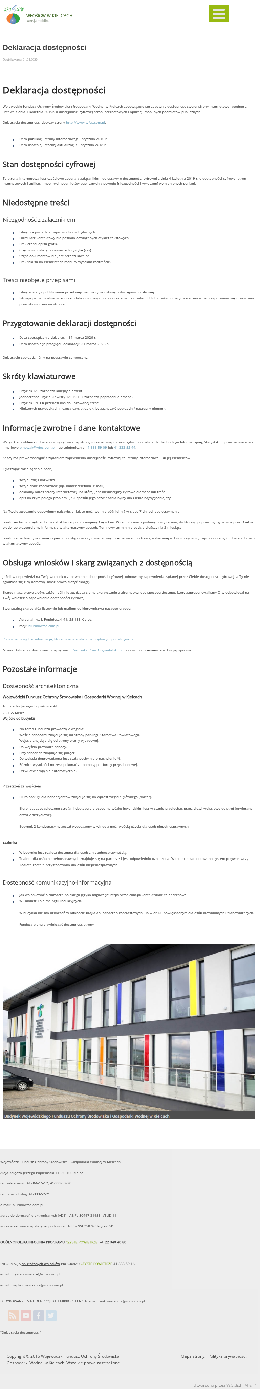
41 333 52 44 (124, 447)
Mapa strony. (193, 1356)
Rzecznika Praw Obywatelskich (97, 650)
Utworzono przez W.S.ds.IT (218, 1385)
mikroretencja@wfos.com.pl (122, 1301)
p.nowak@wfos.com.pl (38, 447)
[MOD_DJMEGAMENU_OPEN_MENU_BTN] (219, 13)
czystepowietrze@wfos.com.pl (36, 1274)
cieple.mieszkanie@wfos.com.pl (37, 1285)
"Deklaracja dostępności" (20, 1332)
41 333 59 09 (96, 447)
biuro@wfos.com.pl (43, 625)
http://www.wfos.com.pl (85, 122)
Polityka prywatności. (227, 1356)
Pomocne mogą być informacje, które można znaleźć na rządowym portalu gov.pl (68, 639)
